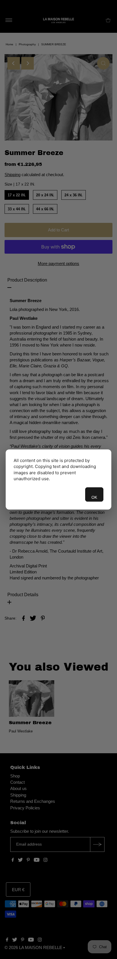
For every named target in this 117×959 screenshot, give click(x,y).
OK (94, 497)
